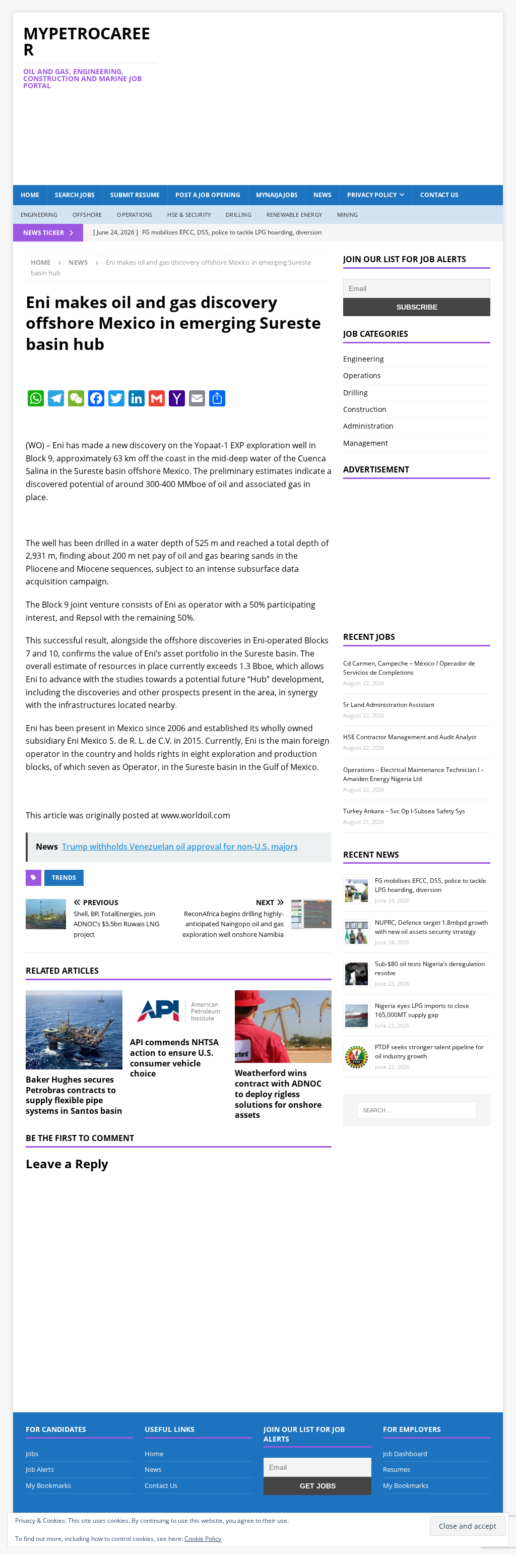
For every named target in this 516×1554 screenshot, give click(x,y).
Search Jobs (75, 195)
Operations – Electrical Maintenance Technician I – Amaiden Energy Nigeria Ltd (413, 774)
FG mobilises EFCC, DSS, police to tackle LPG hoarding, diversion (430, 885)
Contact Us (439, 195)
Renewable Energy (294, 214)
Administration (368, 426)
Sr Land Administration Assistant (388, 704)
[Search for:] (417, 1110)
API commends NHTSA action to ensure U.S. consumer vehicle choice (174, 1058)
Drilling (238, 214)
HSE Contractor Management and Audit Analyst (409, 737)
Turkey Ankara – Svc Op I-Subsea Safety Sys (404, 811)
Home (30, 195)
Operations (134, 214)
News (322, 195)
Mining (347, 214)
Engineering (39, 214)
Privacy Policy (372, 195)
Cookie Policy (202, 1538)
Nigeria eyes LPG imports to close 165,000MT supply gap (422, 1010)
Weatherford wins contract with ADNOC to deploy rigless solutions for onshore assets (278, 1093)
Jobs (32, 1453)
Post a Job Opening (207, 195)
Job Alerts (40, 1469)
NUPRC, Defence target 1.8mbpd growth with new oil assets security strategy (431, 927)
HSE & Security (189, 214)
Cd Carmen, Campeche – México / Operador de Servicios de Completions (409, 668)
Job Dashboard (405, 1453)
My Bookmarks (48, 1485)
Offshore (87, 214)
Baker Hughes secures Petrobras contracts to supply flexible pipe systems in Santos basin (74, 1095)
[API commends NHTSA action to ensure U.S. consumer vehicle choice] (178, 1011)
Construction (364, 409)
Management (365, 443)
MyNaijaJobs (277, 195)
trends (64, 877)
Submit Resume (135, 195)
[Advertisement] (348, 97)
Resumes (396, 1469)
